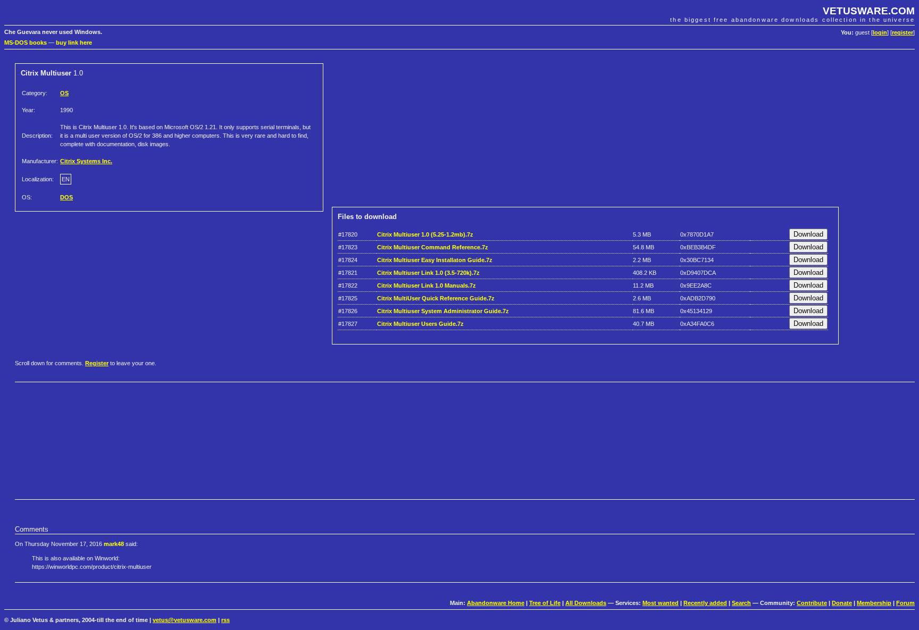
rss (225, 620)
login (880, 32)
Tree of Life (545, 603)
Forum (905, 603)
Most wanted (660, 603)
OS (64, 93)
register (902, 32)
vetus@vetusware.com (184, 620)
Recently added (705, 603)
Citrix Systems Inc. (86, 161)
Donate (842, 603)
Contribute (812, 603)
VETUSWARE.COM (869, 10)
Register (96, 363)
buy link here (74, 42)
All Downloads (585, 603)
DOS (66, 197)
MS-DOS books (25, 42)
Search (741, 603)
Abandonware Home (495, 603)
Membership (874, 603)
